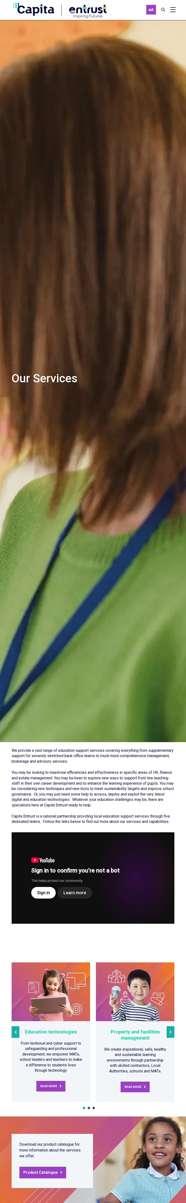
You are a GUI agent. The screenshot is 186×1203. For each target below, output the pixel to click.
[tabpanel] (51, 1032)
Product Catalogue (40, 1172)
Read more (48, 1086)
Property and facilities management (135, 1035)
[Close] (163, 10)
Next (170, 1032)
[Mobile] (173, 10)
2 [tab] (89, 1108)
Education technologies (51, 1032)
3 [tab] (94, 1108)
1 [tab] (84, 1108)
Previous (15, 1032)
